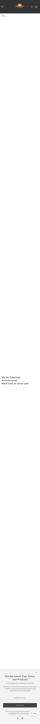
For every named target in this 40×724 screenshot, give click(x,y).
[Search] (31, 6)
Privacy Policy (12, 713)
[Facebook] (17, 718)
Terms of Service (23, 713)
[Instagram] (22, 718)
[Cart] (36, 6)
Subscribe (20, 705)
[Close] (36, 672)
